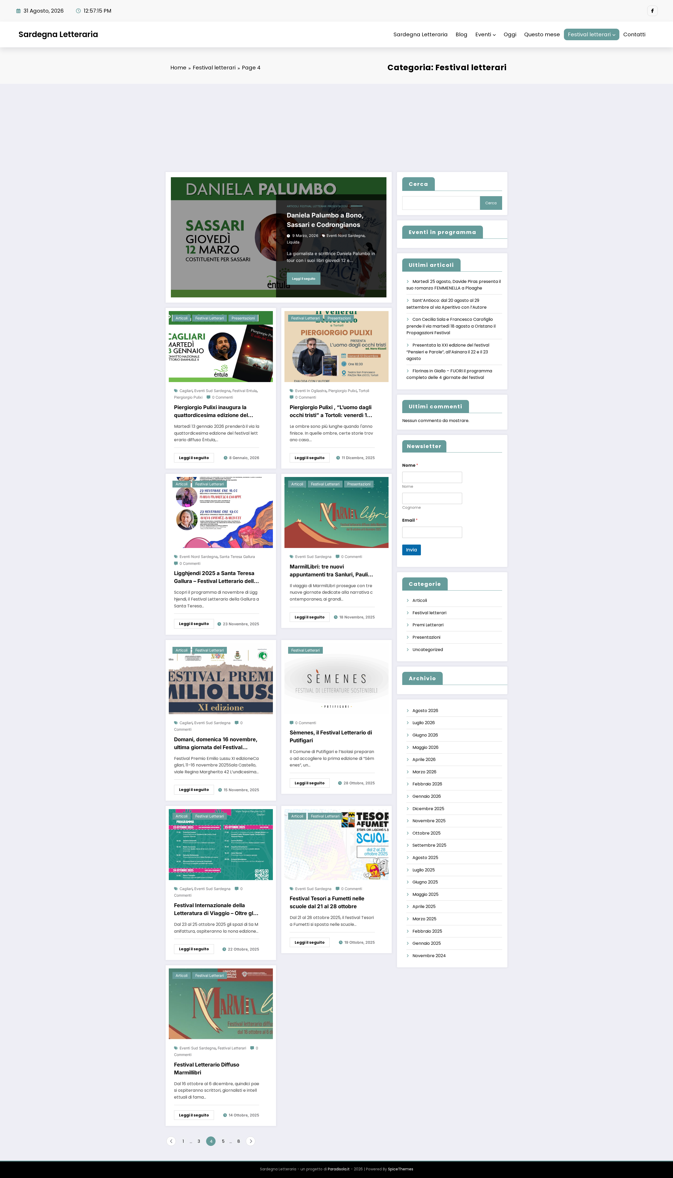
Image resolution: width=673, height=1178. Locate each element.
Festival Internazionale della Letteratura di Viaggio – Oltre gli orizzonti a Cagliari (214, 909)
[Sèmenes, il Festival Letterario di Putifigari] (336, 678)
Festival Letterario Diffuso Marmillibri (206, 1069)
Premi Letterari (427, 625)
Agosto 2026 (425, 711)
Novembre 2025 (429, 821)
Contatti (634, 34)
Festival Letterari (232, 1048)
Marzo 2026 (424, 772)
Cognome (411, 507)
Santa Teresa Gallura (237, 556)
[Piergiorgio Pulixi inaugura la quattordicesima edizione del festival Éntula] (221, 346)
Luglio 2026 (423, 723)
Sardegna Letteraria (58, 34)
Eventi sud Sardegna (212, 390)
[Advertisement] (336, 123)
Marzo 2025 (424, 919)
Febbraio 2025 (427, 931)
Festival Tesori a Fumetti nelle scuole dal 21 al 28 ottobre (327, 902)
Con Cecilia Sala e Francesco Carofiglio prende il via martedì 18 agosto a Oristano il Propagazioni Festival (451, 326)
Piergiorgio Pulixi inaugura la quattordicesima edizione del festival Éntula (211, 411)
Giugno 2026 (425, 735)
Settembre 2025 (429, 845)
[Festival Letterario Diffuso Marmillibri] (221, 1004)
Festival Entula (244, 390)
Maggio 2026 (425, 747)
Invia (411, 550)
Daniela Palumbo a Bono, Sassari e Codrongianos (325, 220)
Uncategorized (427, 650)
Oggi (510, 34)
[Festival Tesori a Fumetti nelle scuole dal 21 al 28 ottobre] (336, 844)
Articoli (293, 206)
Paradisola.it (339, 1169)
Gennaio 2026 (426, 796)
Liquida (293, 242)
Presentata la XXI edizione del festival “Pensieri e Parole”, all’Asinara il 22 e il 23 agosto (447, 352)
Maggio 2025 (425, 894)
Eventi (483, 34)
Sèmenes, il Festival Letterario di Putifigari (331, 736)
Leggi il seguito (303, 279)
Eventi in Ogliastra (311, 390)
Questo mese (542, 34)
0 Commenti (222, 397)
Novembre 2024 (429, 956)
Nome (407, 486)
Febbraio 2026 (427, 784)
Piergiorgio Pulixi (188, 397)
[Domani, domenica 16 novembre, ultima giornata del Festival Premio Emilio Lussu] (221, 678)
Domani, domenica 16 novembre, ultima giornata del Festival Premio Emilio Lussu (215, 743)
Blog (461, 34)
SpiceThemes (400, 1169)
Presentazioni (338, 206)
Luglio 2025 (423, 870)
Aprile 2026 (424, 759)
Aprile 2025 (424, 906)
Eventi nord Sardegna (346, 235)
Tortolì (364, 390)
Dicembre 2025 (428, 809)
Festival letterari (589, 34)
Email (410, 520)
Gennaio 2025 (426, 943)
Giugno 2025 (425, 882)
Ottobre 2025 (426, 833)
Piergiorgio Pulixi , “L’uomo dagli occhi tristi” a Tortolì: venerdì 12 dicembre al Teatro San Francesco (330, 411)
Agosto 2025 (425, 858)
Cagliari (186, 390)
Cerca (418, 184)
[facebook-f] (652, 11)
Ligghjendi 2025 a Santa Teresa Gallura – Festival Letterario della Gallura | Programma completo (215, 577)
